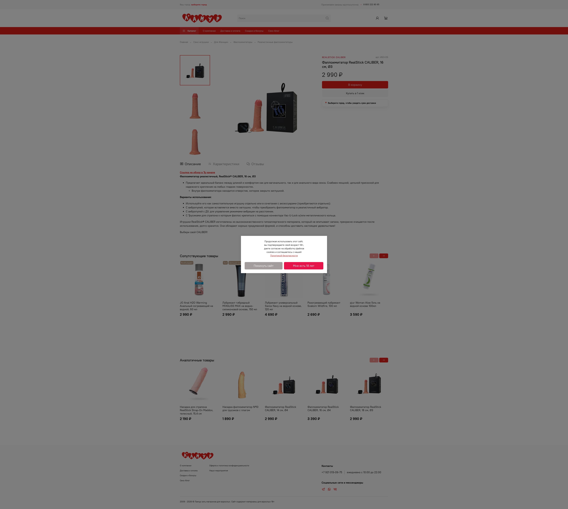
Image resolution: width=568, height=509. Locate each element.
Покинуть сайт (263, 266)
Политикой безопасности (284, 255)
